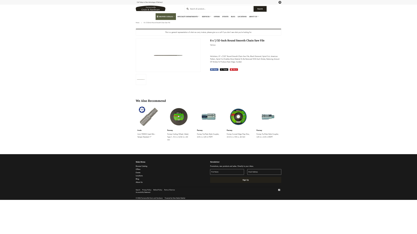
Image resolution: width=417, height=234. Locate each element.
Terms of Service (169, 190)
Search (262, 9)
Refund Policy (157, 190)
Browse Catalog (166, 17)
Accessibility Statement (143, 192)
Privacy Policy (146, 190)
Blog (233, 17)
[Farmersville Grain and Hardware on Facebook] (279, 190)
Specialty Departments (187, 17)
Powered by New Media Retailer (175, 198)
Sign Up (246, 180)
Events (225, 17)
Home (137, 23)
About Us (253, 17)
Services (206, 17)
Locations (242, 17)
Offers (217, 17)
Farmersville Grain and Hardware (152, 198)
